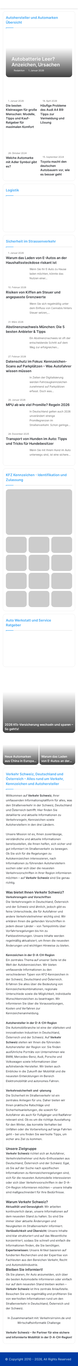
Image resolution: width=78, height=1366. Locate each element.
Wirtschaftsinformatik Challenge (39, 1323)
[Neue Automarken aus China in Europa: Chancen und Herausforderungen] (21, 749)
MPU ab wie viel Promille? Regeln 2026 (38, 405)
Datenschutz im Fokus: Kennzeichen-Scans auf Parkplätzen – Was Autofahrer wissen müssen (38, 366)
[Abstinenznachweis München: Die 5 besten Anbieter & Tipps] (16, 343)
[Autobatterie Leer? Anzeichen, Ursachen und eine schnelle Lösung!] (39, 54)
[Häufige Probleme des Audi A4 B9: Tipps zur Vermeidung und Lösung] (56, 89)
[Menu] (73, 5)
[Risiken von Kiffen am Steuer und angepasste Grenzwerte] (16, 308)
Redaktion (19, 70)
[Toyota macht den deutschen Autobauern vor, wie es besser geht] (56, 143)
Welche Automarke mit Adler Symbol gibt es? (21, 162)
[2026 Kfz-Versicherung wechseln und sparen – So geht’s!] (39, 701)
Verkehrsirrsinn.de (52, 1318)
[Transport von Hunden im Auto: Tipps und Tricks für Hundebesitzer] (16, 455)
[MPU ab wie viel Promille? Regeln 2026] (16, 416)
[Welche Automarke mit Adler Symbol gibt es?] (21, 141)
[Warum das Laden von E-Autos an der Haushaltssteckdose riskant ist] (16, 274)
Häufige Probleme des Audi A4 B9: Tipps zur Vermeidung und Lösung (53, 114)
